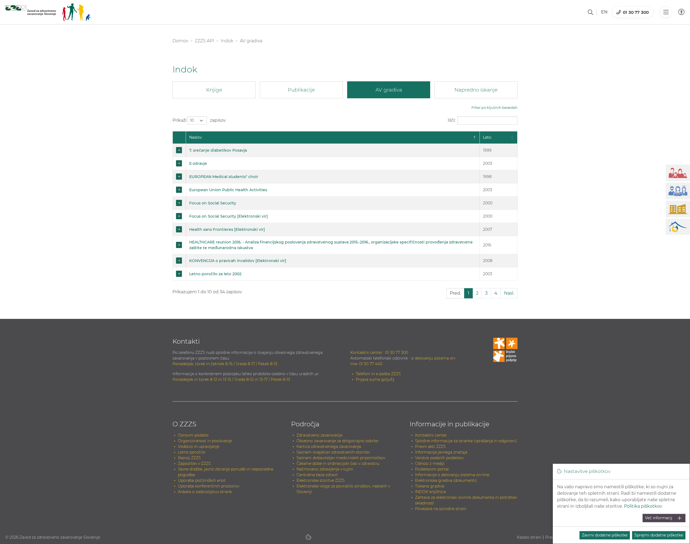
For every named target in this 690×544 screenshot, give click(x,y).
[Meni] (666, 12)
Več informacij (658, 517)
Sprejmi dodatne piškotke (658, 535)
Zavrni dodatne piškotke (604, 535)
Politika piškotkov (643, 506)
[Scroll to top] (678, 526)
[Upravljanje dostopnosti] (681, 12)
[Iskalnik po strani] (590, 12)
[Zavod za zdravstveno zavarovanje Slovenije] (48, 12)
